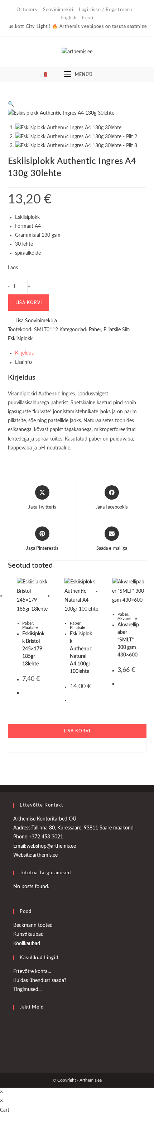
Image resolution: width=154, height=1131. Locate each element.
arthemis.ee (45, 855)
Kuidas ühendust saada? (39, 980)
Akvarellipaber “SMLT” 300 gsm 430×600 (128, 640)
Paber (27, 623)
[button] (143, 131)
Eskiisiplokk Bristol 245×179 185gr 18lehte (33, 648)
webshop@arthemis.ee (51, 846)
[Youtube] (15, 1042)
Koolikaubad (26, 943)
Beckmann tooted (33, 925)
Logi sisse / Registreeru (105, 10)
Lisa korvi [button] (77, 731)
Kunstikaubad (28, 934)
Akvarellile (127, 618)
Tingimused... (27, 989)
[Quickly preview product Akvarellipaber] (143, 112)
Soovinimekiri (58, 10)
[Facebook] (15, 1025)
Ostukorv (27, 10)
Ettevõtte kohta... (32, 971)
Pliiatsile (30, 627)
